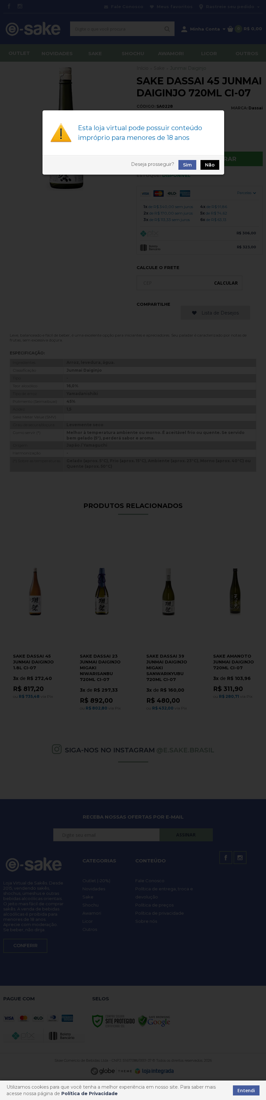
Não (210, 165)
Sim (187, 165)
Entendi (246, 1090)
